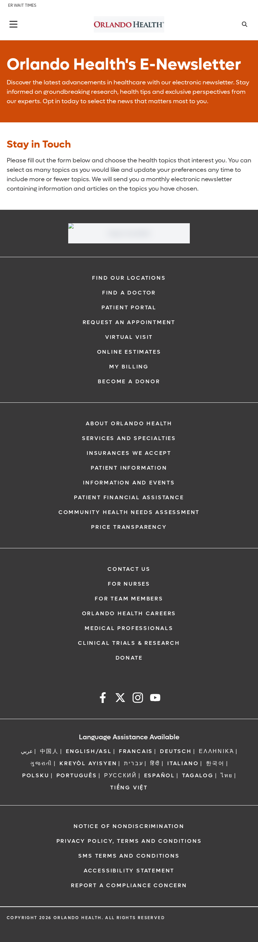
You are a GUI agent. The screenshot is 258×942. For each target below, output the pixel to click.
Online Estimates (129, 351)
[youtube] (155, 698)
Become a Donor (129, 381)
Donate (129, 657)
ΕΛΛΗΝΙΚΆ (216, 751)
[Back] (13, 24)
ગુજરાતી (41, 763)
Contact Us (129, 569)
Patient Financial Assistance (129, 497)
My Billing (129, 366)
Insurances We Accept (129, 453)
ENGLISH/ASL (89, 751)
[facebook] (102, 698)
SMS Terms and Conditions (128, 855)
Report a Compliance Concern (129, 885)
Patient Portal (129, 307)
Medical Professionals (129, 628)
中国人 (49, 751)
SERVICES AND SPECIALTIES (129, 438)
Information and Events (129, 482)
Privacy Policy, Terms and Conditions (129, 841)
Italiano (183, 763)
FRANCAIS (136, 751)
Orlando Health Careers (129, 613)
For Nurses (129, 583)
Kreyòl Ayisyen (88, 763)
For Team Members (129, 598)
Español (159, 775)
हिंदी (155, 763)
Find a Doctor (129, 292)
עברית (133, 763)
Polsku (35, 775)
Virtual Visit (129, 337)
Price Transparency (129, 527)
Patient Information (129, 467)
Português (76, 775)
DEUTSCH (176, 751)
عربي (27, 751)
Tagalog (198, 775)
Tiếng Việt (129, 787)
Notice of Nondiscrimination (129, 826)
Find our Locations (129, 277)
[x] (120, 698)
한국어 (215, 763)
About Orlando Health (129, 423)
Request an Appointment (129, 322)
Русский (120, 775)
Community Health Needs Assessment (129, 512)
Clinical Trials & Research (129, 642)
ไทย (227, 775)
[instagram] (137, 698)
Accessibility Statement (129, 870)
